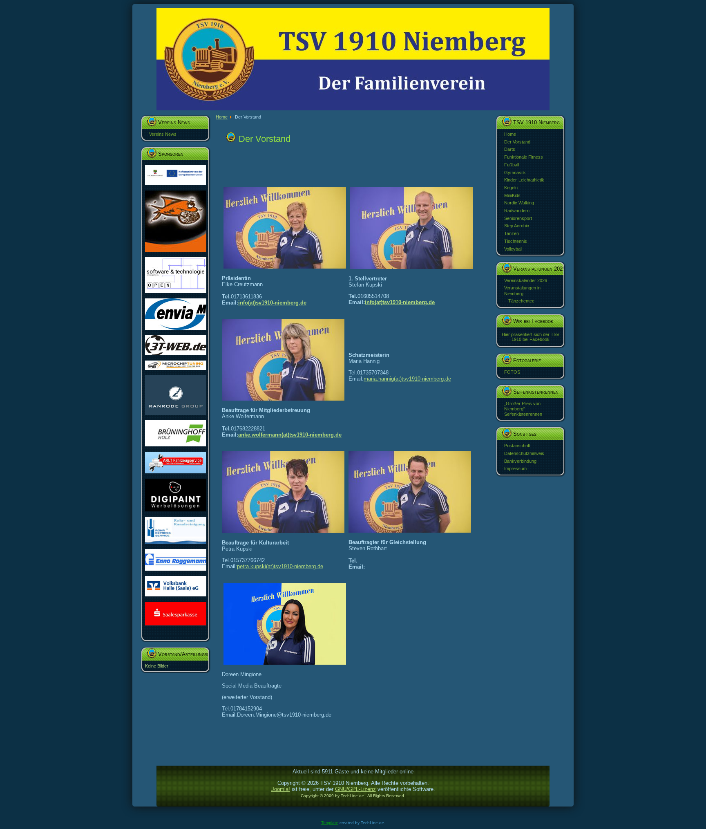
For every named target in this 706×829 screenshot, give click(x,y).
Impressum (515, 468)
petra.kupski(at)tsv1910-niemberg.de (280, 566)
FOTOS (512, 372)
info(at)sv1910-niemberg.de (272, 303)
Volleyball (513, 248)
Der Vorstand (517, 141)
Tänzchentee (521, 300)
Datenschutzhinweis (524, 453)
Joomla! (280, 789)
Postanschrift (517, 445)
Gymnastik (515, 172)
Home (510, 134)
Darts (509, 149)
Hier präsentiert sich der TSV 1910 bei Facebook (530, 337)
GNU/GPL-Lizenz (355, 789)
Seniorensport (518, 218)
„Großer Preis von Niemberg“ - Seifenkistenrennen (523, 409)
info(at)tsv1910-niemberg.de (400, 302)
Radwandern (517, 210)
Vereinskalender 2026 (525, 280)
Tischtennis (515, 241)
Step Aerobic (516, 225)
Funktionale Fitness (523, 157)
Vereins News (162, 134)
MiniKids (512, 195)
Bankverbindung (520, 461)
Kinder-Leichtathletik (524, 179)
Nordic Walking (519, 202)
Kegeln (511, 187)
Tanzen (511, 233)
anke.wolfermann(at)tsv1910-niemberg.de (290, 435)
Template (329, 822)
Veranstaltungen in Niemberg (522, 290)
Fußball (511, 164)
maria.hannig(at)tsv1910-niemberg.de (407, 379)
